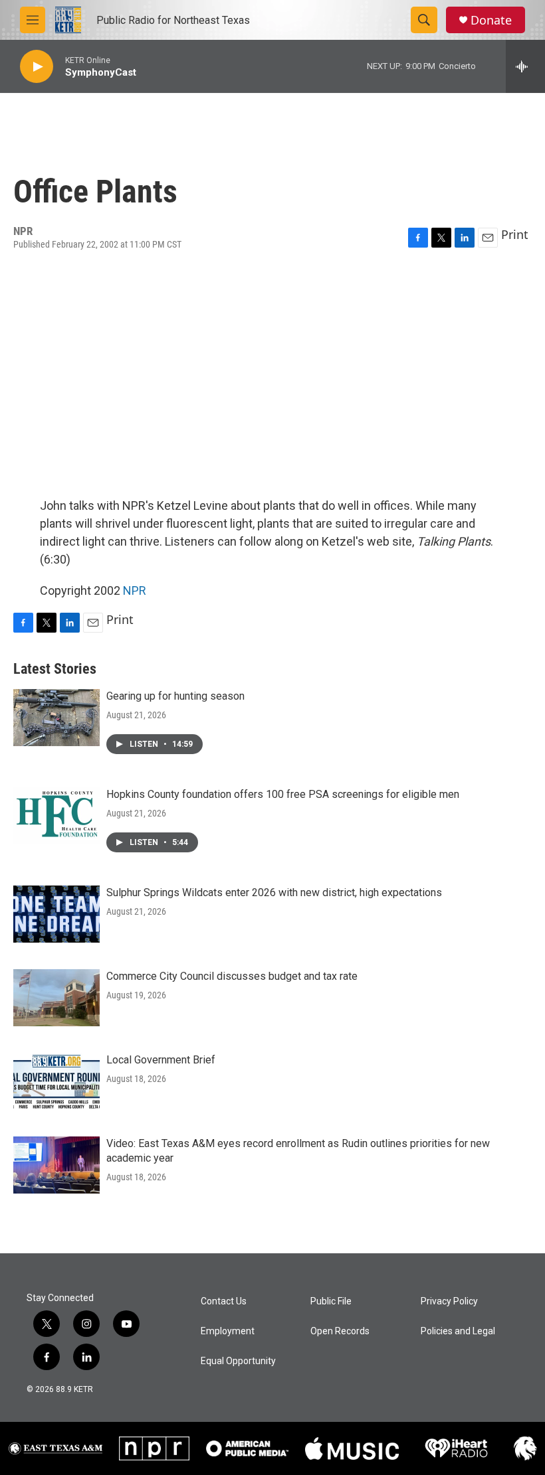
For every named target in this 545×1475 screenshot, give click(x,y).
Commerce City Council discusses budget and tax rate (232, 976)
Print (514, 234)
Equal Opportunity (238, 1361)
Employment (228, 1331)
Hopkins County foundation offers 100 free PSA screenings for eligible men (282, 794)
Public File (331, 1301)
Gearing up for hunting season (175, 696)
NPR (134, 590)
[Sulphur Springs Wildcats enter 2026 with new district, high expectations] (56, 914)
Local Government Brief (160, 1059)
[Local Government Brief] (56, 1081)
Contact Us (224, 1301)
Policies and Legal (458, 1331)
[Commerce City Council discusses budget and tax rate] (56, 997)
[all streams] (525, 66)
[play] (36, 66)
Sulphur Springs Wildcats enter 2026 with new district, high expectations (274, 892)
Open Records (340, 1331)
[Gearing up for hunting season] (56, 717)
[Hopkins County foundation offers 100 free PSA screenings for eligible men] (56, 815)
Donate (491, 20)
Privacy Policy (449, 1301)
